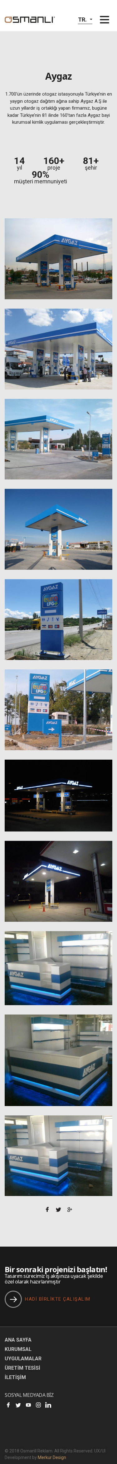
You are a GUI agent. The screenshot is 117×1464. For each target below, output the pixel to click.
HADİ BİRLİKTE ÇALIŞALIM (57, 1299)
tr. (82, 19)
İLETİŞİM (15, 1377)
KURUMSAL (18, 1349)
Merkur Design (52, 1457)
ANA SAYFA (18, 1340)
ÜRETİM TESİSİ (22, 1368)
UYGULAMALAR (23, 1359)
